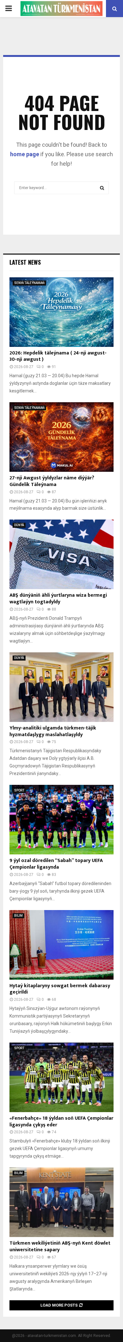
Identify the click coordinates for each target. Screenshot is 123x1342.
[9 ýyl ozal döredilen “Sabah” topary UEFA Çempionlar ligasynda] (61, 819)
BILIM (18, 915)
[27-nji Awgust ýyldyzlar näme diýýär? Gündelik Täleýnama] (61, 437)
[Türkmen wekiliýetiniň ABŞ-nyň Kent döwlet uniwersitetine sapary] (61, 1202)
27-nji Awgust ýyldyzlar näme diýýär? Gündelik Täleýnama (51, 481)
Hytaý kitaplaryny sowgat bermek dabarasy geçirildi (59, 989)
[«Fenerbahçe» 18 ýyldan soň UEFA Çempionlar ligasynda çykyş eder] (61, 1077)
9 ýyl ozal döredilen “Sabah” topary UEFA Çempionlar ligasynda (56, 863)
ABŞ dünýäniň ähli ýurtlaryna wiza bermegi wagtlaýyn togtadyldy (58, 598)
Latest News (25, 262)
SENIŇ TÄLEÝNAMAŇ (29, 283)
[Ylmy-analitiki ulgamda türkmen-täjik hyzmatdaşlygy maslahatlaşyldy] (61, 687)
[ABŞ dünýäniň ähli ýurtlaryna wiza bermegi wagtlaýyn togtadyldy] (61, 554)
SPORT (19, 790)
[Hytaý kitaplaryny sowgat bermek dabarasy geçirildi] (61, 945)
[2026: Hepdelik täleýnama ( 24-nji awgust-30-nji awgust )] (61, 312)
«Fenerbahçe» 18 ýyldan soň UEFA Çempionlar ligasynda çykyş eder (61, 1121)
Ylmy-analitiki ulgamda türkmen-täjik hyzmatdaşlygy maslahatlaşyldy (52, 731)
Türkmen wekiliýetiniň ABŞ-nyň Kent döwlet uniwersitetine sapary (59, 1246)
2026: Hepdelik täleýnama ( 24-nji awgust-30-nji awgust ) (58, 356)
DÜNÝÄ (19, 525)
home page (24, 154)
